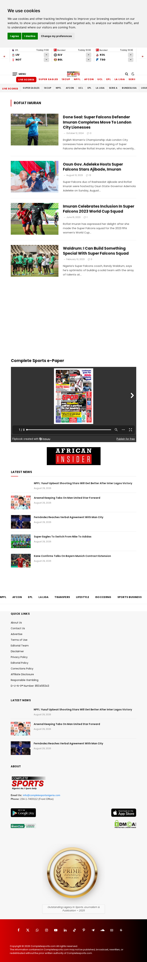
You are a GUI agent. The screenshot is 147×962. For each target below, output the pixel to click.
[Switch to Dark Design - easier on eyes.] (132, 74)
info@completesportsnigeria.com (41, 795)
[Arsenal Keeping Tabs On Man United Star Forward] (21, 502)
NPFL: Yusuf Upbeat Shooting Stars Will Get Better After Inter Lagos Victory (83, 483)
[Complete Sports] (73, 74)
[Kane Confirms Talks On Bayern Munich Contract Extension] (21, 560)
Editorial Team (20, 645)
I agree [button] (14, 36)
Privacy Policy (19, 657)
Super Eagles (48, 79)
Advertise (16, 634)
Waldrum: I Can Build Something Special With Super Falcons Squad (96, 251)
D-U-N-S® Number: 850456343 (30, 686)
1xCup (66, 79)
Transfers (62, 597)
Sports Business (129, 597)
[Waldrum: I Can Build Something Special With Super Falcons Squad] (34, 261)
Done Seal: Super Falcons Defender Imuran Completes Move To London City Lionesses (97, 122)
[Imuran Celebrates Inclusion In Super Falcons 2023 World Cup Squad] (34, 219)
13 (90, 175)
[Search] (126, 74)
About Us (16, 622)
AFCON (89, 79)
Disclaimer (17, 651)
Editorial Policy (19, 663)
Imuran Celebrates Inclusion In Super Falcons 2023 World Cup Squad (98, 209)
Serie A (133, 79)
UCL (100, 79)
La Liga (120, 79)
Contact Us (18, 628)
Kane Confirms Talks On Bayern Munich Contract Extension (72, 556)
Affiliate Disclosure (22, 674)
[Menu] (19, 74)
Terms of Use (19, 640)
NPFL (77, 79)
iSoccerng (103, 597)
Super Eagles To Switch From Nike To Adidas (62, 536)
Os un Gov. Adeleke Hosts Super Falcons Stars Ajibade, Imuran (93, 167)
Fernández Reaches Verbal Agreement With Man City (68, 517)
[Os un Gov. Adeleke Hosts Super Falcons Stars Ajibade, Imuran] (34, 177)
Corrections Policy (22, 668)
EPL (108, 79)
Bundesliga (129, 87)
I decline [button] (29, 36)
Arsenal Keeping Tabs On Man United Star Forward (67, 498)
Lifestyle (82, 597)
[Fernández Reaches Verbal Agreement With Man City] (21, 522)
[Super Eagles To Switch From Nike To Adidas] (21, 541)
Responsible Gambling (24, 680)
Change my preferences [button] (56, 36)
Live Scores (26, 79)
